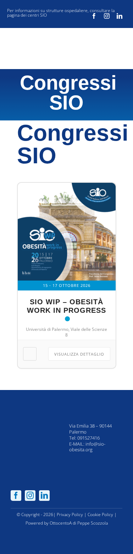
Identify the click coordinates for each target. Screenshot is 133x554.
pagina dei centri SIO (27, 15)
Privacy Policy (70, 514)
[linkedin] (119, 16)
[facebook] (94, 16)
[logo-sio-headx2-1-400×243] (33, 38)
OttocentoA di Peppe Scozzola (79, 523)
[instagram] (107, 16)
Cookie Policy (100, 514)
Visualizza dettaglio (79, 354)
